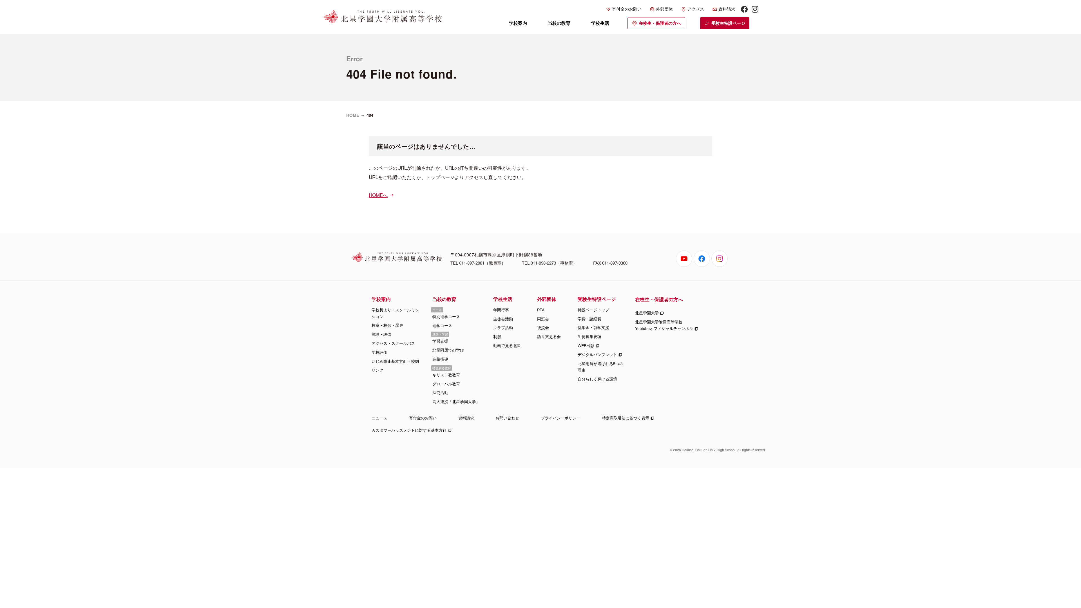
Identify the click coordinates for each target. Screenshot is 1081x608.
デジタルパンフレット (597, 354)
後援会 (543, 327)
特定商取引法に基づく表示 (625, 418)
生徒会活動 (503, 319)
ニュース (379, 418)
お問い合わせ (507, 418)
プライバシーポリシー (560, 418)
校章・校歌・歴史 (387, 325)
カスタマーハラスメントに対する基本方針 (409, 430)
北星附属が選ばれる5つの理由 (600, 367)
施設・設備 (381, 334)
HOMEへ (378, 194)
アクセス (695, 9)
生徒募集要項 (589, 336)
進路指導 (440, 359)
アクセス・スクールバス (393, 343)
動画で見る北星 (507, 345)
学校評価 (379, 352)
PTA (540, 310)
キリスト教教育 (446, 375)
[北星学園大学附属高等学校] (383, 17)
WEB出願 (586, 345)
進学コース (442, 325)
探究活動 (440, 392)
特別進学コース (446, 316)
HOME (352, 115)
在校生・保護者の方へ (660, 23)
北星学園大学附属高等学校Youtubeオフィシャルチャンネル (664, 325)
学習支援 (440, 341)
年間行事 (501, 310)
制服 (497, 336)
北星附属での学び (448, 350)
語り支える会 (549, 336)
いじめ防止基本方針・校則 (395, 361)
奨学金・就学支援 (593, 327)
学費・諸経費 (589, 319)
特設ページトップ (593, 310)
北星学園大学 (647, 313)
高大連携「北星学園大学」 (456, 401)
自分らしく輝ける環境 (597, 379)
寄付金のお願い (627, 9)
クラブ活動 (503, 327)
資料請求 (726, 9)
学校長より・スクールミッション (395, 313)
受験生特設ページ (728, 23)
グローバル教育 (446, 384)
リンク (377, 370)
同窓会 (543, 319)
